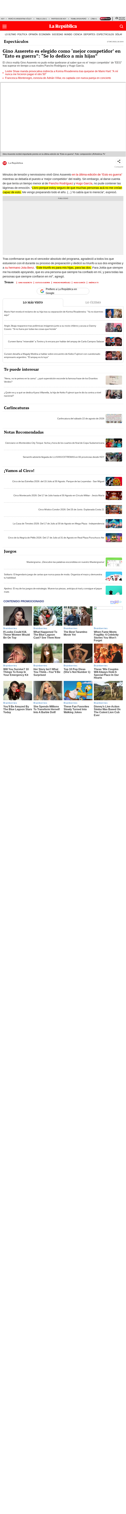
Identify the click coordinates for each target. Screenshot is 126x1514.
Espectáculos (16, 41)
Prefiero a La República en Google (61, 291)
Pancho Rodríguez (61, 183)
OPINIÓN (33, 34)
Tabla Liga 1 (41, 19)
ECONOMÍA (45, 34)
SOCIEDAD (57, 34)
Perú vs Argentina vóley (20, 19)
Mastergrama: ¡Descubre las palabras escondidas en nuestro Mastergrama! (65, 562)
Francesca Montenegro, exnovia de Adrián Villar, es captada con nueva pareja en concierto (58, 78)
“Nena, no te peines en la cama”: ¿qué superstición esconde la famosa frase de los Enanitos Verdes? (51, 380)
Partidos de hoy (58, 19)
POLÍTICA (22, 34)
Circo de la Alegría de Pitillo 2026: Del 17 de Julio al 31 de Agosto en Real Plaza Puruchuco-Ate (56, 537)
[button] (4, 26)
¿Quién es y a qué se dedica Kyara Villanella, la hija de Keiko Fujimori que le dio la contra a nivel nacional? (52, 394)
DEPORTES (89, 34)
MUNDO (68, 34)
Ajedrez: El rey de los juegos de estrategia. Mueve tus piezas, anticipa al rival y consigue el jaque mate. (53, 590)
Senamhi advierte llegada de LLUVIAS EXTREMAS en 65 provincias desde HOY (63, 457)
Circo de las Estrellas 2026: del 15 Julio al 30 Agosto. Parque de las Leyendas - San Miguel (58, 481)
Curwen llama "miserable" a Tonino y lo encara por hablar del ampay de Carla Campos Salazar (56, 341)
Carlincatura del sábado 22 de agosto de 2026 (80, 418)
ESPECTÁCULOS (105, 34)
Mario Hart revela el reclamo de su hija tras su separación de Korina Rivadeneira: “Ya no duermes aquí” (53, 313)
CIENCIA (78, 34)
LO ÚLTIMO (10, 34)
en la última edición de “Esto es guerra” (97, 174)
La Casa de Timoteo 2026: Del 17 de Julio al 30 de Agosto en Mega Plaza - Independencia (58, 523)
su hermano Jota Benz (19, 267)
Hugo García (84, 183)
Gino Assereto (25, 282)
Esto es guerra (42, 282)
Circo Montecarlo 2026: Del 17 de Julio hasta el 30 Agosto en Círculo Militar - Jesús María (58, 495)
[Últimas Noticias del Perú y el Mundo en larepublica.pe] (63, 26)
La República (15, 163)
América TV (94, 282)
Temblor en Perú (78, 19)
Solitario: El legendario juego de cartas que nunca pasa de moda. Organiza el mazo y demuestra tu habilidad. (53, 576)
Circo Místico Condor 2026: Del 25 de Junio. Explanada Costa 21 (71, 509)
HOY (3, 19)
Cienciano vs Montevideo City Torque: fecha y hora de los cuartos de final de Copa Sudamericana (54, 443)
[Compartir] (119, 161)
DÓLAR (119, 34)
